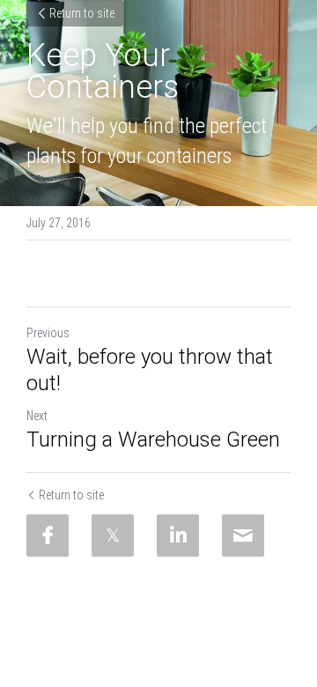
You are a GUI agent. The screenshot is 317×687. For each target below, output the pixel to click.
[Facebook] (47, 535)
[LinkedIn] (178, 535)
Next (37, 416)
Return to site (81, 13)
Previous (48, 333)
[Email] (243, 535)
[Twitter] (113, 535)
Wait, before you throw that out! (149, 369)
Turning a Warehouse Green (153, 439)
